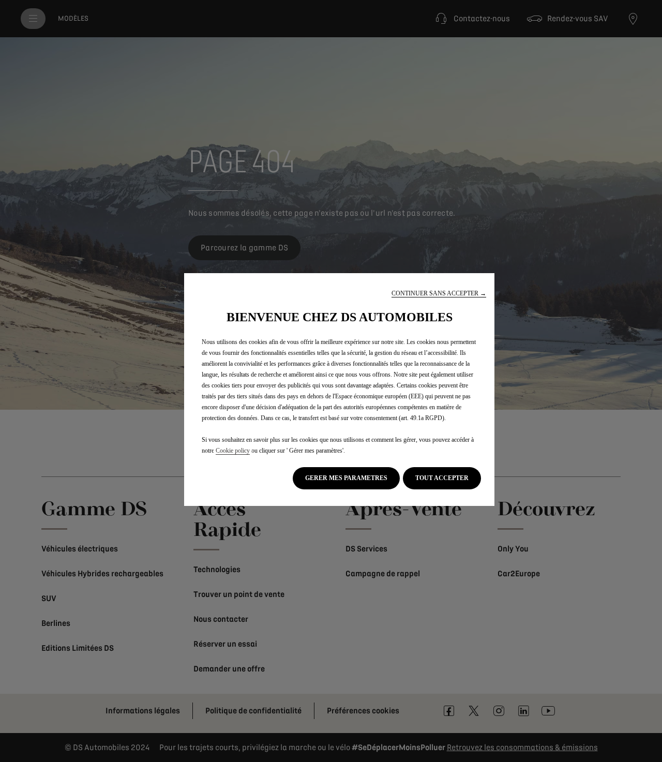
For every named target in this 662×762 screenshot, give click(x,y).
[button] (439, 293)
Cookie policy (233, 450)
